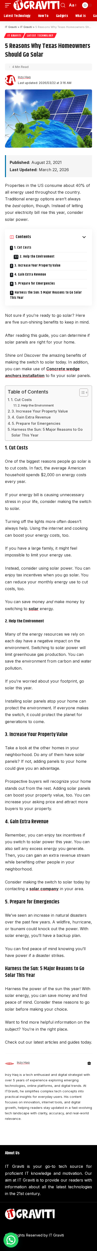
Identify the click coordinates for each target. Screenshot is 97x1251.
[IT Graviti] (36, 5)
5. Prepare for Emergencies (35, 283)
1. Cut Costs (22, 247)
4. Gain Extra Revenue (30, 274)
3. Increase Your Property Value (37, 265)
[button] (10, 1240)
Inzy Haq (24, 77)
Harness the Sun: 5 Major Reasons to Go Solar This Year (46, 295)
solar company (44, 888)
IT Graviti (14, 35)
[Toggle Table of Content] (81, 392)
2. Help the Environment (37, 256)
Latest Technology (40, 35)
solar (34, 608)
